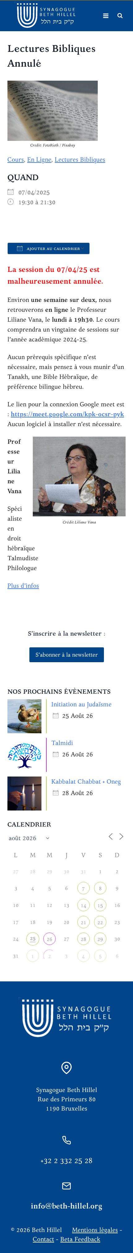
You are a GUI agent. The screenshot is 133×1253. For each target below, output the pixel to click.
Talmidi (62, 743)
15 (100, 905)
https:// (21, 414)
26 (49, 939)
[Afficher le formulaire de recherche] (120, 15)
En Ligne (39, 159)
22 (100, 922)
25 (33, 938)
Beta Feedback (80, 1239)
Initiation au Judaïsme (81, 704)
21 (83, 922)
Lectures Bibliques (80, 159)
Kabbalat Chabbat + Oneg (86, 781)
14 (83, 905)
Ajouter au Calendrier (53, 249)
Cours (15, 159)
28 (83, 939)
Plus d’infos (23, 585)
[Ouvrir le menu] (105, 15)
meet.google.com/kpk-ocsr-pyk (78, 414)
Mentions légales (95, 1229)
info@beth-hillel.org (66, 1206)
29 (100, 939)
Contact (43, 1239)
